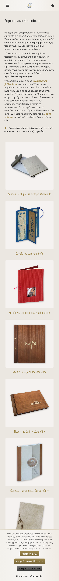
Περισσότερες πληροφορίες (29, 576)
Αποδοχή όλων (29, 553)
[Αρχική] (29, 5)
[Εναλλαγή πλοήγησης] (7, 5)
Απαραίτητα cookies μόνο (29, 561)
